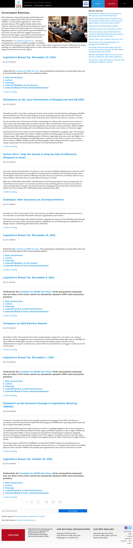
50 (60, 502)
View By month (29, 520)
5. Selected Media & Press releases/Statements (26, 87)
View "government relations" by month (29, 516)
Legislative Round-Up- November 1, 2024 (28, 357)
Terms (129, 534)
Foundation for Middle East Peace (27, 71)
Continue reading (10, 92)
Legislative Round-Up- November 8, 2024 (28, 277)
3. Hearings (8, 82)
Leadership (124, 541)
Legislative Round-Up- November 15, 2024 (29, 235)
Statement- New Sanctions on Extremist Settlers (33, 199)
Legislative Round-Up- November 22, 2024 (29, 57)
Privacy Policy (127, 531)
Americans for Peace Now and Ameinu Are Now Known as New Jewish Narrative (105, 14)
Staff (130, 541)
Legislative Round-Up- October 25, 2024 (27, 459)
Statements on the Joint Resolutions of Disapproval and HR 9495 (43, 99)
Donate (98, 3)
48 (46, 502)
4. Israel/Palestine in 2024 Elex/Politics (22, 309)
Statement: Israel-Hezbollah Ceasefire (103, 26)
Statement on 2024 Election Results (25, 323)
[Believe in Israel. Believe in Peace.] (18, 4)
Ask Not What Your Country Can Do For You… (106, 39)
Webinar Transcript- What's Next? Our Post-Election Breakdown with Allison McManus (106, 56)
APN (7, 62)
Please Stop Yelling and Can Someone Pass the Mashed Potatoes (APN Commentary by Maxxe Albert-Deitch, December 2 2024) (105, 21)
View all (19, 520)
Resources (28, 5)
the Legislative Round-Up (23, 41)
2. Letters (7, 80)
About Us (48, 5)
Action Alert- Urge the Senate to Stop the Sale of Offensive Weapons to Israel (107, 61)
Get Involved (38, 5)
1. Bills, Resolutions (13, 77)
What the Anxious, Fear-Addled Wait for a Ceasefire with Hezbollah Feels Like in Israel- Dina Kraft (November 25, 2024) (106, 34)
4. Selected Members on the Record (20, 85)
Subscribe (111, 3)
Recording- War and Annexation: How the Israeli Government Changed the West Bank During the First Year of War (106, 49)
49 (53, 502)
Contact (129, 543)
